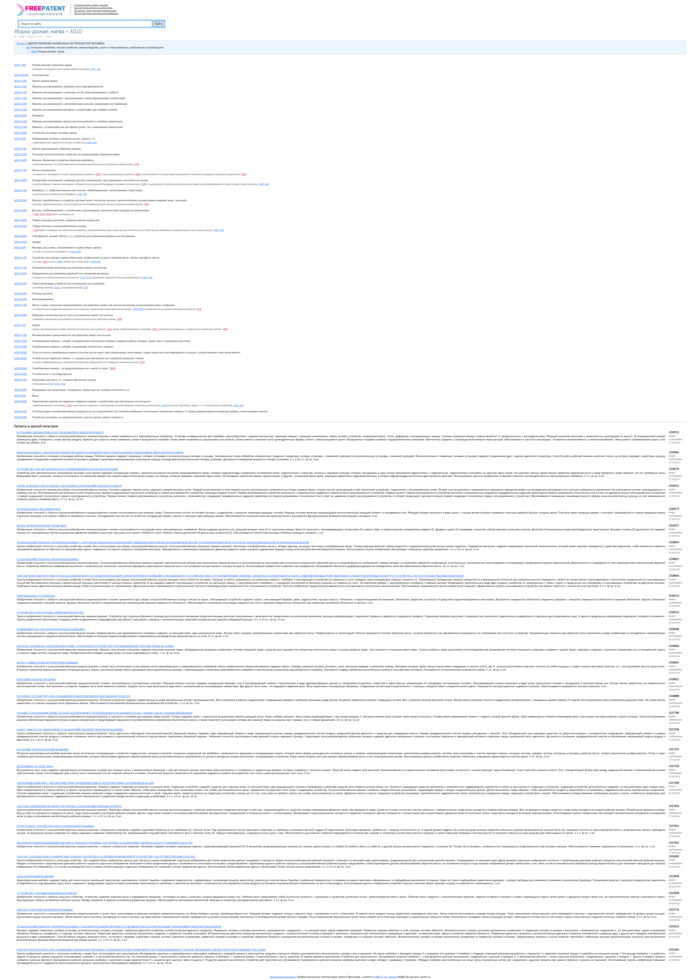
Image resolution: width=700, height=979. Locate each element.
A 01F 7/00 (82, 194)
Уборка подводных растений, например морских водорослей (65, 220)
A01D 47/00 (20, 242)
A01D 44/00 (20, 220)
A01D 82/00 (20, 358)
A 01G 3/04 (95, 69)
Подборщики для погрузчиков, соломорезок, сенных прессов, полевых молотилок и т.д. (81, 390)
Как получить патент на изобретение (93, 7)
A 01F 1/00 (264, 184)
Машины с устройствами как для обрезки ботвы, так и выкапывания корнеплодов (77, 127)
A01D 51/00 (20, 257)
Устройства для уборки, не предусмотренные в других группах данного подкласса (77, 417)
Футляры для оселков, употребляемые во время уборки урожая (66, 247)
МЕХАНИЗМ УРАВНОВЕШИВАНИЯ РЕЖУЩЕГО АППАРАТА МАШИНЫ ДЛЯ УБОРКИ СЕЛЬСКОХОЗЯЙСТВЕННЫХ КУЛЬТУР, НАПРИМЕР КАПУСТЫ (104, 843)
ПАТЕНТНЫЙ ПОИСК (41, 14)
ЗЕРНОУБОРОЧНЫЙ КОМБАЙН (35, 876)
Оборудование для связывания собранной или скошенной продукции (70, 273)
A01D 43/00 (20, 210)
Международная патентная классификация (96, 13)
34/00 (98, 174)
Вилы (35, 395)
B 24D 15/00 (75, 251)
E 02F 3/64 (238, 405)
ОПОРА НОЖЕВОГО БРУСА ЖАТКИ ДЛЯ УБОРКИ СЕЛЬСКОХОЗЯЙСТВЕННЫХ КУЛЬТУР (69, 486)
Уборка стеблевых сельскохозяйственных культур (59, 226)
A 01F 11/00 (218, 230)
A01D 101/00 (21, 75)
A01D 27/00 (20, 127)
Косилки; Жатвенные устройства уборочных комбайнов (63, 160)
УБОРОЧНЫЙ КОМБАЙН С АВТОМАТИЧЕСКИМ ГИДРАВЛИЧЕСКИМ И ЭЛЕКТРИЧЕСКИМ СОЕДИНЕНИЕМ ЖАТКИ (85, 783)
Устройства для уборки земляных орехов (54, 133)
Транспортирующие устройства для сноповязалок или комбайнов (68, 283)
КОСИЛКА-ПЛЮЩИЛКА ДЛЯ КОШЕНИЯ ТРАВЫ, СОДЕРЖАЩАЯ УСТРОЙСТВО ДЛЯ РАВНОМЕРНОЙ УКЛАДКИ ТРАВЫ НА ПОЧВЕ (95, 646)
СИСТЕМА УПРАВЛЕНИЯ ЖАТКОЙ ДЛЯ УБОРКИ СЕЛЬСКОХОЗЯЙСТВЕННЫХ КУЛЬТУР (69, 806)
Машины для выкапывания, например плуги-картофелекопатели (67, 86)
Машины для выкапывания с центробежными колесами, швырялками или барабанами (79, 104)
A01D (48, 36)
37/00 (136, 164)
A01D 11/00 (20, 81)
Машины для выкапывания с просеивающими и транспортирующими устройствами (78, 98)
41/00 (48, 214)
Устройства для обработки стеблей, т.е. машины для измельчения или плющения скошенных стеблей (87, 358)
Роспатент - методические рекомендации (95, 10)
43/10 (142, 362)
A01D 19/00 (20, 104)
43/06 (69, 405)
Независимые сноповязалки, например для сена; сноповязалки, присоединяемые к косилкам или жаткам (90, 180)
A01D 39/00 (20, 180)
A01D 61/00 (20, 283)
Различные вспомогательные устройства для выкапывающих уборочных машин (76, 154)
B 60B (59, 261)
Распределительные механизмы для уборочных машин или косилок (69, 267)
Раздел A (32, 36)
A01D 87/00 (20, 380)
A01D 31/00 (20, 148)
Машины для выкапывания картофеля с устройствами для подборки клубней (74, 109)
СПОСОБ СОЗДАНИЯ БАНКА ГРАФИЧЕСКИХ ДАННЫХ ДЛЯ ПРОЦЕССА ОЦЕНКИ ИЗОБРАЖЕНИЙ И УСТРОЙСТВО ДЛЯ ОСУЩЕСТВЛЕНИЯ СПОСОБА (106, 856)
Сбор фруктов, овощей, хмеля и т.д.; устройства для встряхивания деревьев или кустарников (83, 236)
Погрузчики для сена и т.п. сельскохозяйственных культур (64, 380)
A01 (41, 36)
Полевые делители (42, 293)
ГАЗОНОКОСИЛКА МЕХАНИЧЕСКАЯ (39, 509)
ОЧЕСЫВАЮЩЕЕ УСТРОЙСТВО (36, 596)
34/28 (199, 309)
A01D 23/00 (20, 115)
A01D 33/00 (20, 154)
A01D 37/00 (20, 170)
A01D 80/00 (20, 352)
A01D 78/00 (20, 346)
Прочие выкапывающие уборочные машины (56, 148)
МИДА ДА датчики (386, 977)
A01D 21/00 (20, 109)
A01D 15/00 (20, 92)
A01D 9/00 (20, 395)
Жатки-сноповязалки (44, 170)
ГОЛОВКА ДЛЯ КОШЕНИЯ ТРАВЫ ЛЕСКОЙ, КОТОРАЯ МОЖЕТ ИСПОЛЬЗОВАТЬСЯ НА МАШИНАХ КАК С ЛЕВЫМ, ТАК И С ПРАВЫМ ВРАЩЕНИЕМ (104, 713)
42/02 (109, 329)
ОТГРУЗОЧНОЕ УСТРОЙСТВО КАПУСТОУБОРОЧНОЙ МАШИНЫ (55, 826)
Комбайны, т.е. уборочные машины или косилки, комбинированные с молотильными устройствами (87, 190)
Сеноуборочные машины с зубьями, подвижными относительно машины (72, 346)
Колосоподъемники (43, 299)
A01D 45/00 (20, 226)
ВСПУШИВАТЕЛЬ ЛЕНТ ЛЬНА (35, 766)
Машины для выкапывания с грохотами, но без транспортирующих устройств (75, 92)
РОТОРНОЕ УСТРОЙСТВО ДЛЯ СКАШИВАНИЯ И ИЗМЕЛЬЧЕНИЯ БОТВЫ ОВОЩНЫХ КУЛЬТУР (73, 696)
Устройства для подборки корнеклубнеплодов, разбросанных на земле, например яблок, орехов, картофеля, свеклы (95, 257)
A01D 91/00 (20, 411)
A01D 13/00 (20, 86)
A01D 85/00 (20, 374)
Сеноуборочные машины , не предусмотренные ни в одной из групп (71, 368)
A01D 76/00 (20, 341)
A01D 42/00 (20, 200)
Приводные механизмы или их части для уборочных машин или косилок (72, 315)
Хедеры (36, 242)
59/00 (243, 174)
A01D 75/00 (20, 335)
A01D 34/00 (20, 160)
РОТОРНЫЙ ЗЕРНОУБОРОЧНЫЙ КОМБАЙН (43, 749)
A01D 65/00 (20, 299)
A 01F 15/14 (85, 277)
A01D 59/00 (20, 273)
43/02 (154, 329)
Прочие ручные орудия (44, 81)
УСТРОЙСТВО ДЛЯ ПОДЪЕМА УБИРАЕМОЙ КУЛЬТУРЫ (50, 612)
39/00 (137, 174)
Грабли (36, 325)
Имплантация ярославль (283, 977)
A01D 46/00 (20, 236)
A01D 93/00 (20, 417)
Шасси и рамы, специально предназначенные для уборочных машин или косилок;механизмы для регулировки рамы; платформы (103, 305)
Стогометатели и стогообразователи (52, 374)
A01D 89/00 (20, 390)
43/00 (146, 204)
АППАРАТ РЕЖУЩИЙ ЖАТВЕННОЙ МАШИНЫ (45, 910)
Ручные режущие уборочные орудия (52, 65)
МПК (21, 36)
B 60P (165, 405)
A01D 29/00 (20, 133)
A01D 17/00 (20, 98)
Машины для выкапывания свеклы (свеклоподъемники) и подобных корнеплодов (77, 121)
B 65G (57, 287)
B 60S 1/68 (95, 261)
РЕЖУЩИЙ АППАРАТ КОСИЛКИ (36, 679)
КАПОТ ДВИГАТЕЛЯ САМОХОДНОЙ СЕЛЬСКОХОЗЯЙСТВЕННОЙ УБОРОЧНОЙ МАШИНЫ (70, 729)
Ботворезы (38, 115)
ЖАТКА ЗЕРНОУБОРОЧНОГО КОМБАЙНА (42, 525)
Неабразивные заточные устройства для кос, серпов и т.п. (64, 138)
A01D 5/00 (20, 247)
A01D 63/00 (20, 293)
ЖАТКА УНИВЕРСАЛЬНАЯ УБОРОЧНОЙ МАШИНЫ (47, 662)
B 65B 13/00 (146, 277)
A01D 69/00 (20, 315)
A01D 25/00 (20, 121)
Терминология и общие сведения (91, 5)
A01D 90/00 (20, 401)
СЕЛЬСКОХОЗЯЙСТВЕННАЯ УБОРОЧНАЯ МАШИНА (48, 559)
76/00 (225, 329)
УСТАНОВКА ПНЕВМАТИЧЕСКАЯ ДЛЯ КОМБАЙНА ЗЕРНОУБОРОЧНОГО (60, 432)
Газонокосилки (40, 75)
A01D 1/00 (20, 65)
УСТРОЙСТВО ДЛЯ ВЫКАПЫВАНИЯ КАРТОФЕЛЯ (47, 893)
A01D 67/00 (20, 305)
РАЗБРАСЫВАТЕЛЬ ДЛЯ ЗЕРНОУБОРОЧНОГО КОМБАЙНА (51, 629)
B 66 (86, 287)
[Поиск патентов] (44, 10)
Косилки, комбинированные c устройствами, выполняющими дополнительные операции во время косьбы (90, 210)
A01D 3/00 (20, 138)
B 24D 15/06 (91, 142)
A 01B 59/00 (137, 309)
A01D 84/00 (20, 368)
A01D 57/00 (20, 267)
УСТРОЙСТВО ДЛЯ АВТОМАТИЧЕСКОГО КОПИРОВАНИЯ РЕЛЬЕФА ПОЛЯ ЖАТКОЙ (67, 469)
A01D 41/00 (20, 190)
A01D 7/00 (20, 325)
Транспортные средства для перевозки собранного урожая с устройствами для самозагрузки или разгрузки (91, 401)
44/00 (36, 230)
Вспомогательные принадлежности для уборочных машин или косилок (71, 335)
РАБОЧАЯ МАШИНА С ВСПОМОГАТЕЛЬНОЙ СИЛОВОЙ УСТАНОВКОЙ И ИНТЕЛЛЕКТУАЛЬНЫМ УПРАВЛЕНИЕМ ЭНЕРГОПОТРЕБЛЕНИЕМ (100, 452)
